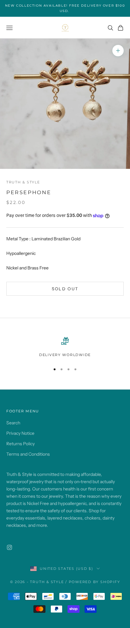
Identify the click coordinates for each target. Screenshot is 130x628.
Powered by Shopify (94, 582)
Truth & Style (23, 182)
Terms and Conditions (28, 454)
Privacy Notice (20, 433)
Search (13, 423)
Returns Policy (20, 443)
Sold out (65, 288)
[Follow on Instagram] (9, 547)
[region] (65, 347)
